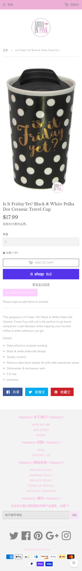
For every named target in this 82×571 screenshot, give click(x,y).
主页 (5, 50)
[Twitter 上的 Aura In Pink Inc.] (14, 538)
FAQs (41, 450)
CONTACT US (41, 455)
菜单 (10, 5)
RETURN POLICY (41, 470)
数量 (5, 234)
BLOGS (41, 435)
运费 (23, 224)
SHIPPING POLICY (41, 475)
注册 (74, 515)
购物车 (74, 5)
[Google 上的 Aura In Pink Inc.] (52, 538)
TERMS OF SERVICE (41, 486)
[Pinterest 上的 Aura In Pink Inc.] (38, 538)
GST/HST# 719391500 (41, 491)
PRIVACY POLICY (41, 480)
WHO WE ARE (41, 425)
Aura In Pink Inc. (42, 549)
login (15, 302)
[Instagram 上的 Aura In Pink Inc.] (66, 538)
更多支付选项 (41, 285)
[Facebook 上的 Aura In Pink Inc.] (26, 538)
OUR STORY (41, 430)
